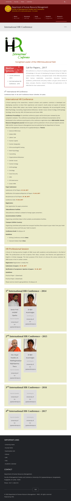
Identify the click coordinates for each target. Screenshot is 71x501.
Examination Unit (10, 451)
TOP (35, 489)
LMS (6, 457)
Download (19, 275)
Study (38, 17)
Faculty (16, 2)
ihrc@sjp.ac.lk (21, 231)
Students (49, 17)
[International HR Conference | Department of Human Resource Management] (26, 8)
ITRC (6, 460)
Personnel (27, 17)
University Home (10, 444)
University (9, 2)
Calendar (29, 2)
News (22, 2)
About (16, 17)
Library (7, 454)
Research (60, 17)
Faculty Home (9, 448)
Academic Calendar (10, 464)
